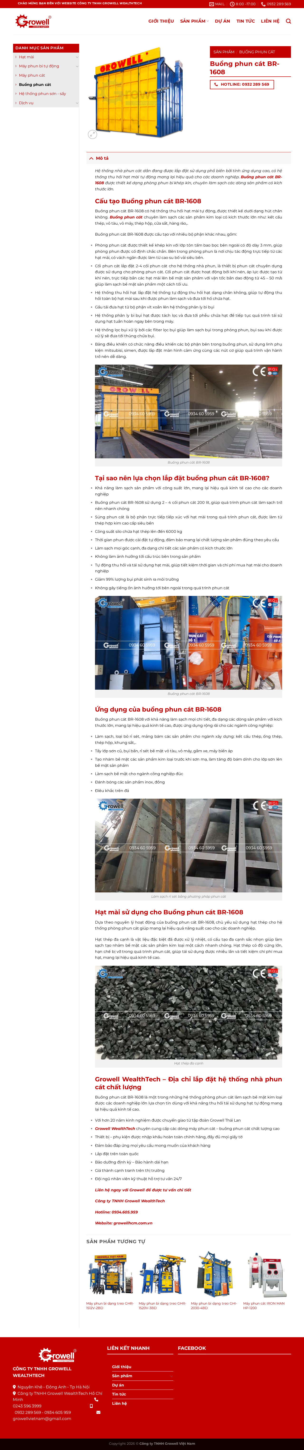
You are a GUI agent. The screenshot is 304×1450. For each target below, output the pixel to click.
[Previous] (86, 1285)
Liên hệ (270, 21)
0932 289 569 (28, 1412)
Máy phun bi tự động (39, 66)
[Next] (290, 1285)
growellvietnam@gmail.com (42, 1418)
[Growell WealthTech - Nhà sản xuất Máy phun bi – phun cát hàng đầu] (32, 21)
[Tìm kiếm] (288, 21)
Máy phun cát (32, 75)
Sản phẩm (193, 21)
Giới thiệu (161, 21)
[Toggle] (77, 57)
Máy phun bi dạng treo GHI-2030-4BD (214, 1305)
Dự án (222, 21)
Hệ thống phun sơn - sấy (42, 93)
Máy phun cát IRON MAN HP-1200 (264, 1305)
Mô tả (102, 158)
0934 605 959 (57, 1412)
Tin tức (246, 21)
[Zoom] (92, 134)
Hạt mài (26, 57)
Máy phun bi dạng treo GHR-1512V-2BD (110, 1305)
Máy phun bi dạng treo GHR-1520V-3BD (162, 1305)
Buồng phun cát (35, 84)
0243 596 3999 (27, 1406)
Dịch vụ (26, 103)
